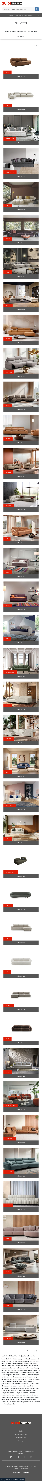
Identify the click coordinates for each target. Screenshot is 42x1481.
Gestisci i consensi (18, 1479)
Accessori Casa (21, 1437)
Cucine (21, 1431)
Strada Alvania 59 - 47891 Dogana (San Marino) (21, 1452)
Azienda (21, 1428)
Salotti (30, 15)
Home (11, 15)
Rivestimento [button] (21, 31)
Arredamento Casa (20, 15)
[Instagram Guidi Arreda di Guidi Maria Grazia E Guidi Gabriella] (31, 1457)
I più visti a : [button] (21, 36)
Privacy (3, 1479)
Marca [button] (7, 31)
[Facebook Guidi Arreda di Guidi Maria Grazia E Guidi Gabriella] (24, 1457)
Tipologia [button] (34, 31)
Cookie (8, 1479)
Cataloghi (21, 1441)
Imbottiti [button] (13, 31)
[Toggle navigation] (39, 3)
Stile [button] (28, 31)
